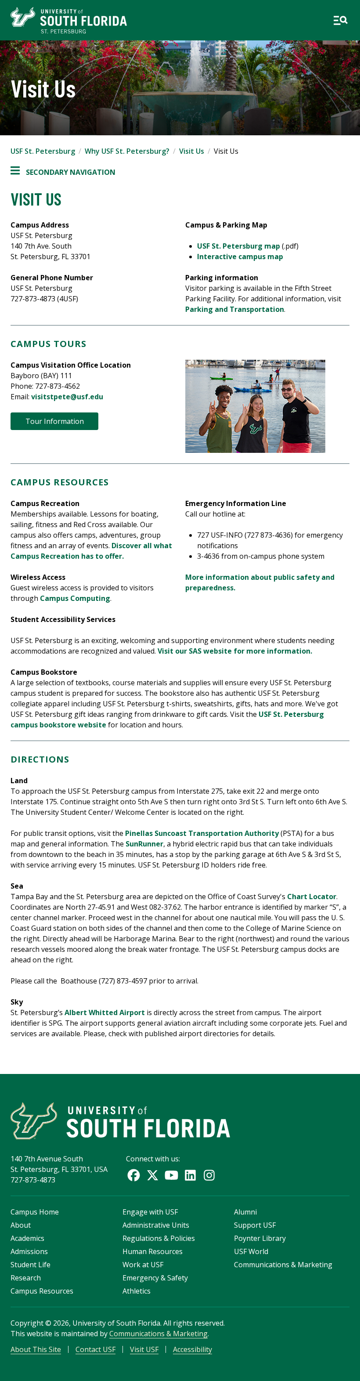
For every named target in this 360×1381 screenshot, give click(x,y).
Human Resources (152, 1251)
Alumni (245, 1212)
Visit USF (144, 1349)
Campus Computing (75, 598)
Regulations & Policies (158, 1238)
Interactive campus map (240, 256)
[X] (152, 1175)
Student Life (30, 1264)
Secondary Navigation (63, 172)
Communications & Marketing (283, 1264)
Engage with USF (150, 1212)
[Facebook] (133, 1175)
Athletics (136, 1291)
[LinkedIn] (190, 1175)
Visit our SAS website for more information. (235, 651)
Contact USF (95, 1349)
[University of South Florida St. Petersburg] (69, 20)
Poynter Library (260, 1238)
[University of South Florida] (120, 1120)
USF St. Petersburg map (238, 246)
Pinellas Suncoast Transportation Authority (202, 833)
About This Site (36, 1349)
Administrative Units (155, 1225)
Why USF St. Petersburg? (127, 151)
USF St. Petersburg (43, 151)
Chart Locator (311, 896)
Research (26, 1278)
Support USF (255, 1225)
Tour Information (54, 421)
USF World (251, 1251)
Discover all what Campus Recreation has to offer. (91, 551)
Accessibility (192, 1349)
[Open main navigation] (340, 20)
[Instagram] (209, 1175)
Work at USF (142, 1264)
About (21, 1225)
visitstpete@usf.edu (67, 396)
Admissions (29, 1251)
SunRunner (144, 844)
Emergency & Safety (155, 1278)
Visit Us (191, 151)
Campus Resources (42, 1291)
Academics (27, 1238)
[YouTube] (171, 1175)
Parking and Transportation (234, 309)
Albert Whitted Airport (105, 1012)
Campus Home (35, 1212)
